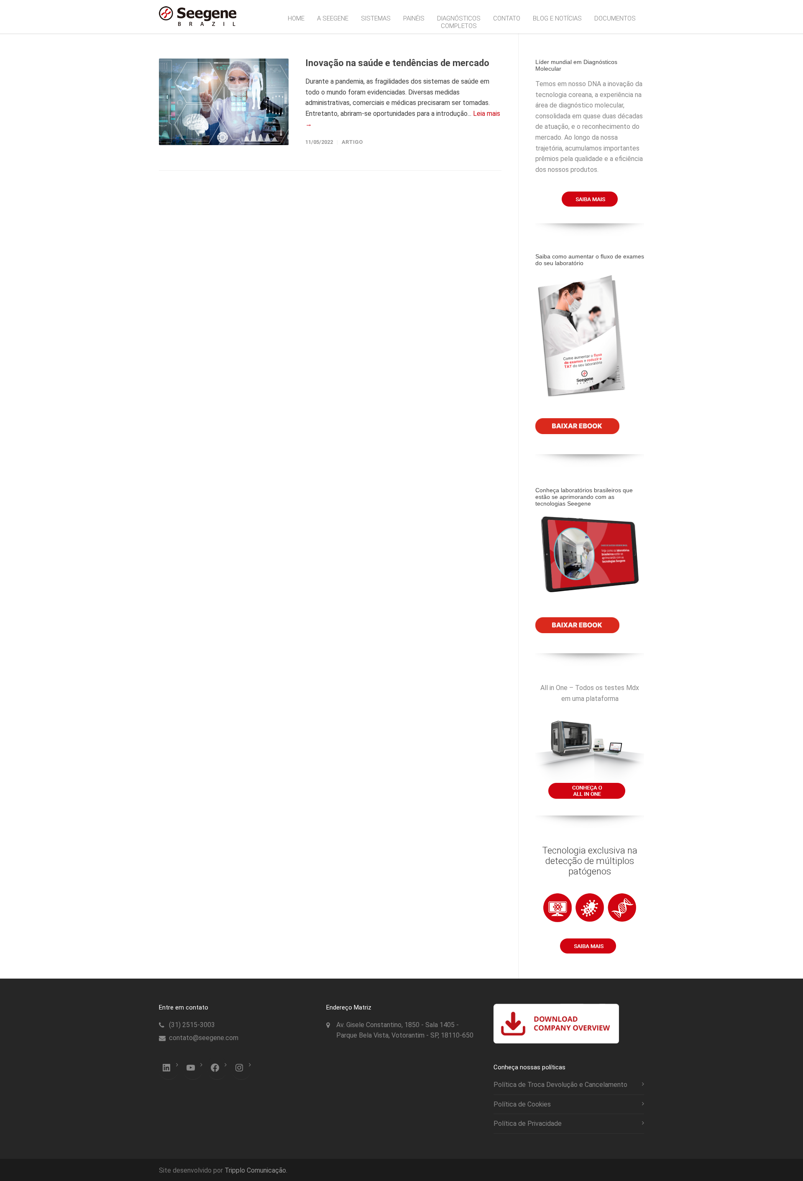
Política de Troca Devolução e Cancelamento (560, 1085)
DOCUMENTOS (615, 18)
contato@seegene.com (203, 1038)
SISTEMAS (376, 18)
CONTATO (506, 18)
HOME (296, 18)
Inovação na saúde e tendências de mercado (397, 63)
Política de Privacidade (528, 1123)
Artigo (352, 142)
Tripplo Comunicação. (256, 1170)
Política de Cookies (522, 1104)
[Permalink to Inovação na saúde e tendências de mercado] (224, 102)
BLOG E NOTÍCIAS (557, 18)
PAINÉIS (414, 18)
